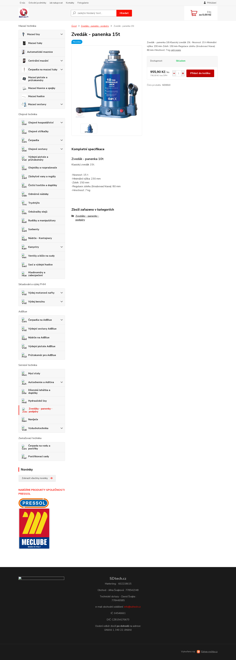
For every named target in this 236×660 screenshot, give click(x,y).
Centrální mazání (38, 60)
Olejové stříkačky (38, 131)
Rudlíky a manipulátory (42, 220)
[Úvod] (43, 13)
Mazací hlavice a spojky (41, 88)
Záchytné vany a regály (42, 176)
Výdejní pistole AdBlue (41, 346)
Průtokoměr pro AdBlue (42, 355)
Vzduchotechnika (38, 428)
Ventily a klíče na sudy (41, 255)
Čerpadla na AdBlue (40, 320)
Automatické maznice (40, 52)
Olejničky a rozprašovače (42, 167)
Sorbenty (33, 229)
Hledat (124, 13)
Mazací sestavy (37, 104)
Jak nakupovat (56, 2)
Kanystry (33, 247)
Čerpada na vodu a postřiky (39, 447)
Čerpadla (33, 140)
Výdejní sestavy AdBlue (42, 328)
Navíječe (33, 419)
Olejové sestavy (37, 149)
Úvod (74, 26)
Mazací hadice (36, 96)
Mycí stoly (34, 373)
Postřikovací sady (38, 456)
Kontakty (70, 2)
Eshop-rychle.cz (209, 651)
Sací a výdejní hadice (40, 264)
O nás (22, 2)
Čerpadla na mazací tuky (42, 69)
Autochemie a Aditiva (41, 382)
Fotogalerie (83, 2)
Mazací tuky (35, 43)
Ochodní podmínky (37, 2)
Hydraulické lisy (37, 400)
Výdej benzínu (36, 301)
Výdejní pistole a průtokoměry (38, 158)
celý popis (176, 50)
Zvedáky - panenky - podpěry (40, 410)
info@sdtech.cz (132, 606)
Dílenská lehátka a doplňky (39, 391)
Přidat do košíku (200, 73)
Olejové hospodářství (40, 122)
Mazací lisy (33, 34)
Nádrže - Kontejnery (40, 238)
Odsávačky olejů (37, 211)
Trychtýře (34, 203)
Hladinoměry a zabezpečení (36, 274)
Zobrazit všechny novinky (35, 478)
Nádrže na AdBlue (38, 337)
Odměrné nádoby (38, 194)
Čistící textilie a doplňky (42, 185)
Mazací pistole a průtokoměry (37, 79)
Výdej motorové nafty (41, 292)
